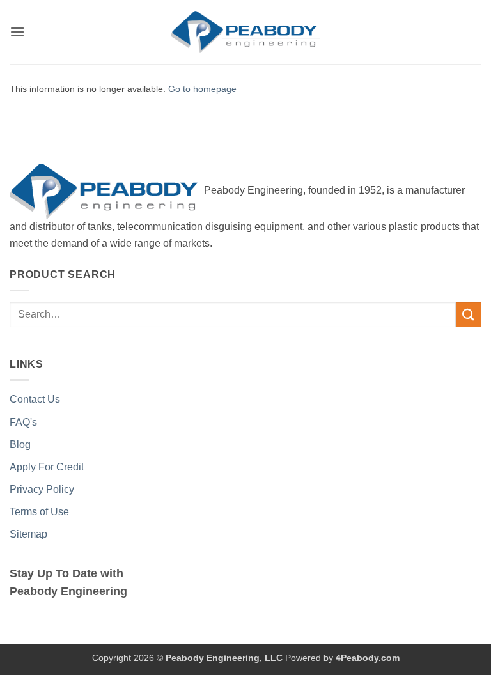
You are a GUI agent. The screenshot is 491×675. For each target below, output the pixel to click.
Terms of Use (39, 511)
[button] (17, 31)
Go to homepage (202, 89)
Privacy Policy (42, 489)
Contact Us (35, 399)
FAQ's (23, 422)
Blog (20, 444)
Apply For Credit (47, 467)
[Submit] (468, 314)
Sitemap (28, 534)
